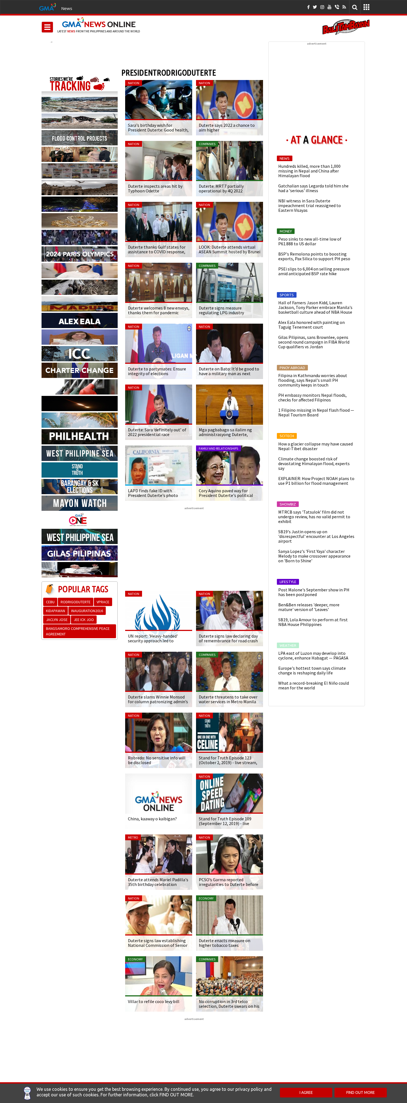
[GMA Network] (47, 6)
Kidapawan (55, 610)
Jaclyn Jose (57, 619)
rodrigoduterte (76, 601)
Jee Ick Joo (84, 619)
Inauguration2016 (87, 610)
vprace (103, 601)
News (66, 8)
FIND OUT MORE (360, 1092)
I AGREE (306, 1092)
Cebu (50, 601)
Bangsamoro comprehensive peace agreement (78, 631)
